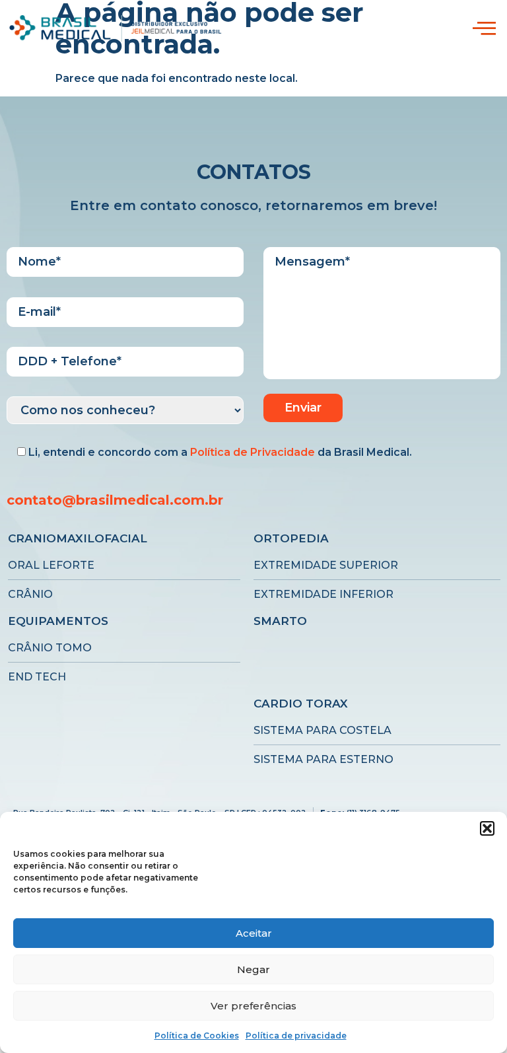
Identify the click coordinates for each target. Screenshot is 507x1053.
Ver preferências (253, 1005)
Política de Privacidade (252, 452)
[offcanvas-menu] (484, 28)
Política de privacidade (296, 1035)
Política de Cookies (196, 1035)
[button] (487, 828)
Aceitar (254, 933)
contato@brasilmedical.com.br (115, 500)
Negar (253, 969)
